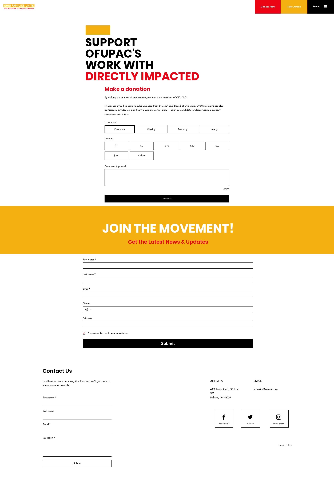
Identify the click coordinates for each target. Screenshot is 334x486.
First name (89, 259)
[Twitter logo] (250, 417)
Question (49, 437)
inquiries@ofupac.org (266, 389)
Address (87, 318)
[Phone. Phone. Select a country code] (88, 309)
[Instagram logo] (278, 417)
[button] (316, 6)
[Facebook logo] (223, 417)
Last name (89, 274)
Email (86, 288)
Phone (86, 303)
